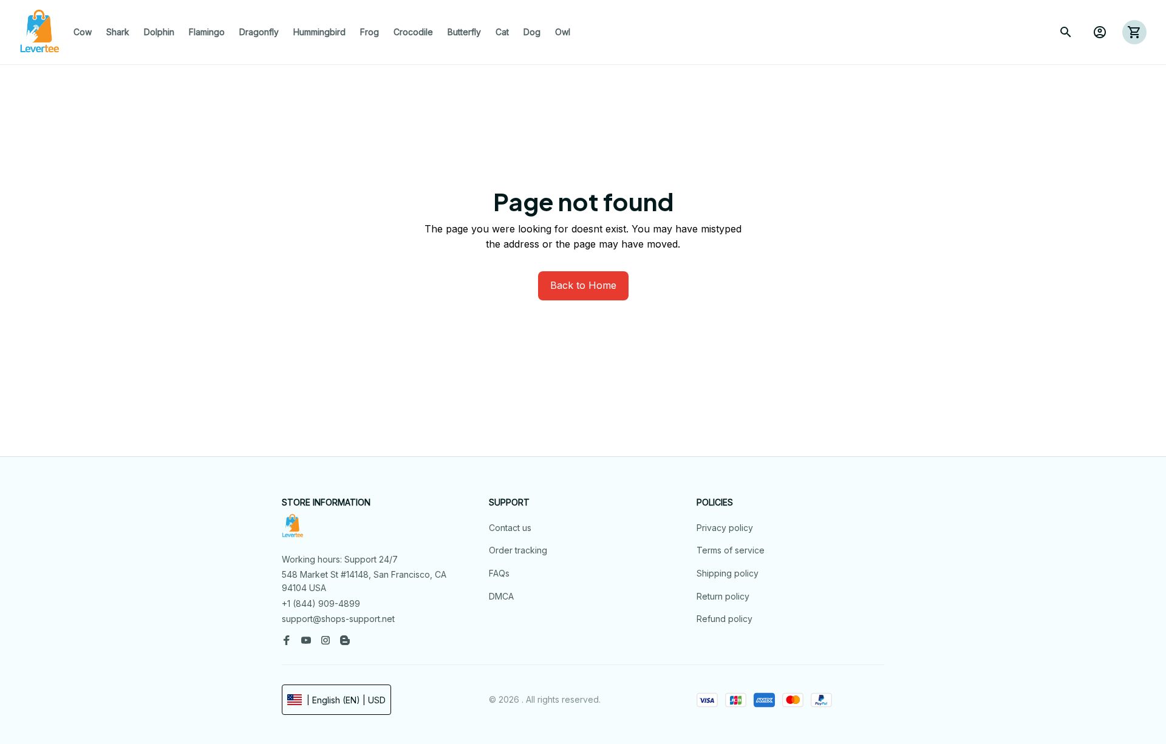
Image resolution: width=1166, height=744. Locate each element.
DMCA (501, 596)
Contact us (510, 527)
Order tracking (518, 550)
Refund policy (724, 619)
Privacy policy (725, 527)
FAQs (499, 573)
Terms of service (731, 550)
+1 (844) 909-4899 (321, 603)
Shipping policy (728, 573)
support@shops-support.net (338, 619)
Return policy (723, 596)
